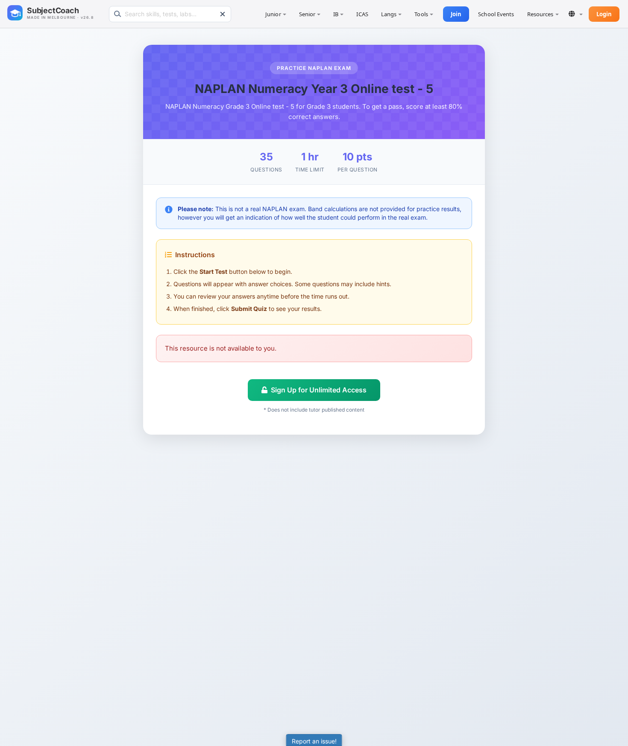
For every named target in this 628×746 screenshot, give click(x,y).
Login (604, 14)
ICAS (362, 14)
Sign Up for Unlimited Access (319, 390)
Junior (273, 14)
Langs (389, 14)
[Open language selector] (576, 14)
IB (335, 14)
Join (456, 14)
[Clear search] (222, 14)
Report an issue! (314, 741)
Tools (421, 14)
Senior (307, 14)
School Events (496, 14)
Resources (540, 14)
